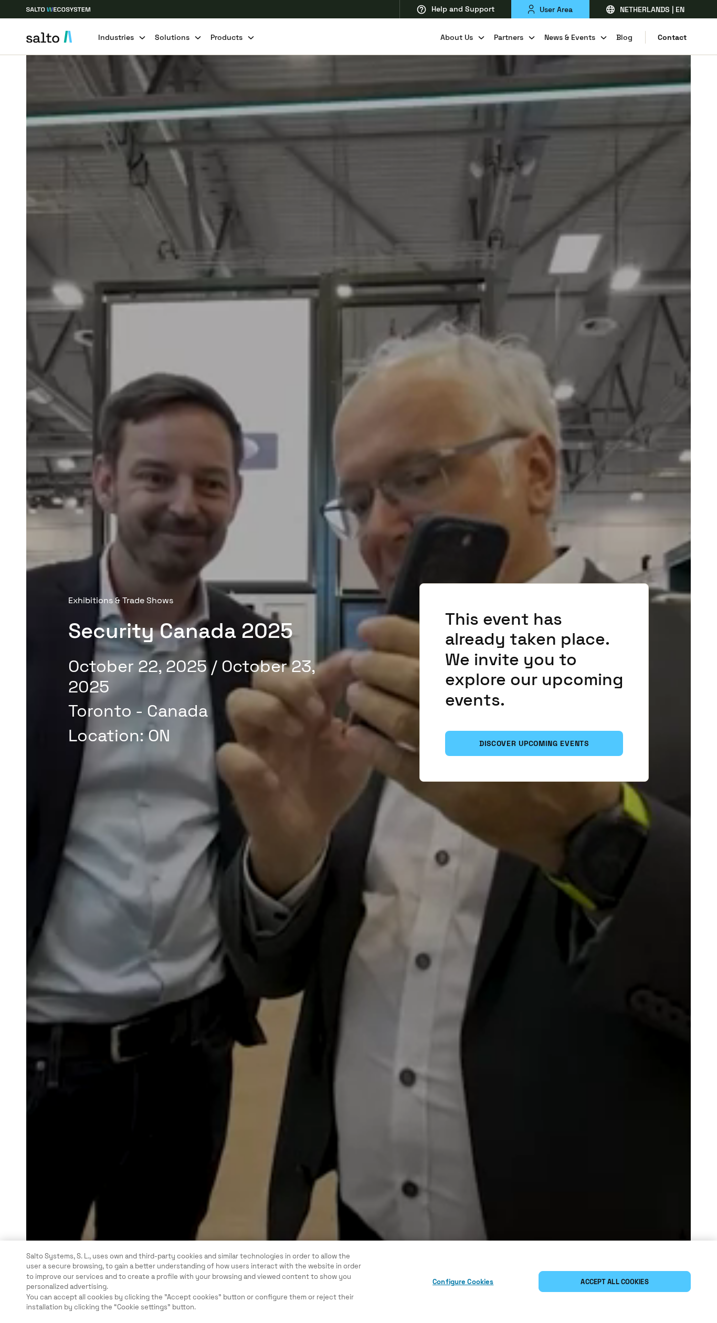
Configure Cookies (463, 1281)
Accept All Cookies (614, 1281)
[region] (358, 1282)
